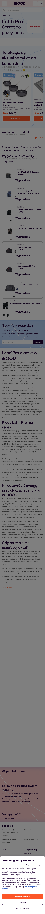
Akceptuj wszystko (22, 896)
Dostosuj (22, 902)
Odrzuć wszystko (22, 908)
